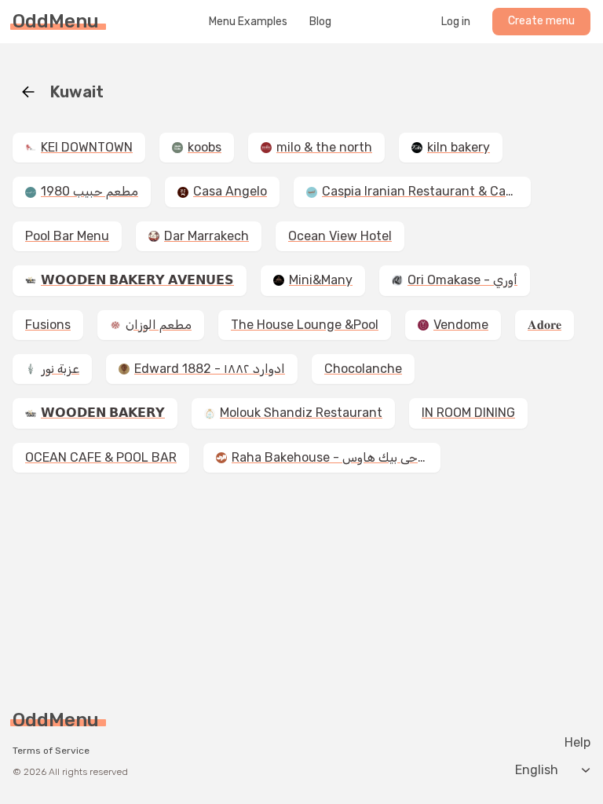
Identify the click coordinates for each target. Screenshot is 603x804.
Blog (320, 22)
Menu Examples (248, 22)
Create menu (541, 20)
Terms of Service (51, 750)
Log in (455, 22)
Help (577, 743)
